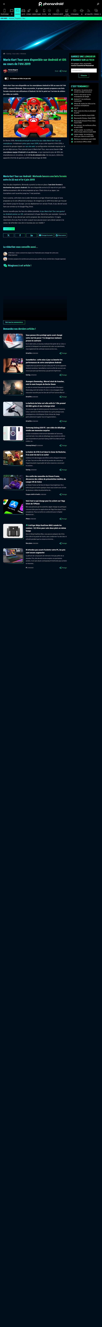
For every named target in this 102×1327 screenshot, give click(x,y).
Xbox (23, 18)
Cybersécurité (57, 14)
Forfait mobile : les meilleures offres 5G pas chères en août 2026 (85, 131)
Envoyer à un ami (47, 235)
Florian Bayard (13, 70)
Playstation (18, 18)
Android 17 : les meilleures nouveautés (82, 100)
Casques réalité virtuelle (33, 494)
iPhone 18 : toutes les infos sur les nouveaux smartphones (84, 104)
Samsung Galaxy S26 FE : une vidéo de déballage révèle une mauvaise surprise (45, 429)
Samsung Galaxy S (31, 445)
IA (81, 14)
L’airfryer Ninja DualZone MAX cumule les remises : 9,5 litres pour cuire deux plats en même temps (46, 528)
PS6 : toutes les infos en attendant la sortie (85, 112)
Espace (28, 14)
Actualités (89, 14)
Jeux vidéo (16, 54)
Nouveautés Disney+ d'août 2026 (84, 118)
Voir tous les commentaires (14, 322)
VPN (49, 14)
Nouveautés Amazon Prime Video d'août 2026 (85, 122)
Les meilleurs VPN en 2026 (82, 142)
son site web (30, 146)
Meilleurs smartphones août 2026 (85, 139)
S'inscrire (84, 75)
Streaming (75, 14)
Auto (23, 14)
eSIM (66, 14)
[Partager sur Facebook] (20, 235)
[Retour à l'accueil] (51, 4)
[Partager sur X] (8, 235)
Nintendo (11, 18)
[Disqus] (35, 295)
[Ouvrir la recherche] (98, 4)
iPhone (28, 519)
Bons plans (36, 14)
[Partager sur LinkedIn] (31, 235)
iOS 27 (76, 108)
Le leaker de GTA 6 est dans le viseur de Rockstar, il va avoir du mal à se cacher (46, 453)
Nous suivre (62, 235)
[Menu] (4, 4)
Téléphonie (4, 14)
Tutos (44, 14)
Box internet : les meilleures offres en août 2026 (85, 126)
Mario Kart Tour (9, 229)
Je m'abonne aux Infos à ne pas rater (20, 78)
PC (12, 14)
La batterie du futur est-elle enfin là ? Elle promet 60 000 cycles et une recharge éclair (46, 405)
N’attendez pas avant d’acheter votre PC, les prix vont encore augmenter (45, 551)
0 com (56, 71)
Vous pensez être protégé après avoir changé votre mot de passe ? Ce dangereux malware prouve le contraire (44, 337)
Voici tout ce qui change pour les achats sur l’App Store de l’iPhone (45, 502)
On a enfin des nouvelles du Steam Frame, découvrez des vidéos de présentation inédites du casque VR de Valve (46, 479)
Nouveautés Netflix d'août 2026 (84, 115)
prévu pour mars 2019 (30, 143)
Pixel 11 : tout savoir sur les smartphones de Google (82, 95)
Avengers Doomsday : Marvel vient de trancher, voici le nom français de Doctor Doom (45, 383)
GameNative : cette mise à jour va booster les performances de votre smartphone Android (44, 361)
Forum (96, 14)
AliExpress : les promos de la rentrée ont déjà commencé (83, 91)
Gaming (17, 14)
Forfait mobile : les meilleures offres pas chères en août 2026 (84, 135)
